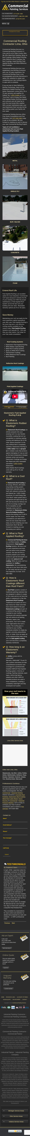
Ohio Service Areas (16, 1095)
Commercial (6, 793)
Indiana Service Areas (16, 1101)
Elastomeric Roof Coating (17, 797)
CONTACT (24, 978)
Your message (7, 837)
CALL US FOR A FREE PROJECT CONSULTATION (15, 1)
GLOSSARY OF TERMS (22, 976)
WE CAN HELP (7, 927)
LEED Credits (15, 95)
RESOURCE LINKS (10, 976)
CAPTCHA (6, 848)
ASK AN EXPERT (16, 978)
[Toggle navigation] (8, 23)
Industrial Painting (17, 793)
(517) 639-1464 (17, 118)
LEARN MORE (8, 967)
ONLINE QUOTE (7, 978)
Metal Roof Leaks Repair (10, 799)
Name (5, 818)
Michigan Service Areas (16, 1090)
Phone (5, 831)
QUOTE (6, 947)
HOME (2, 976)
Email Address (7, 825)
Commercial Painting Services (19, 981)
